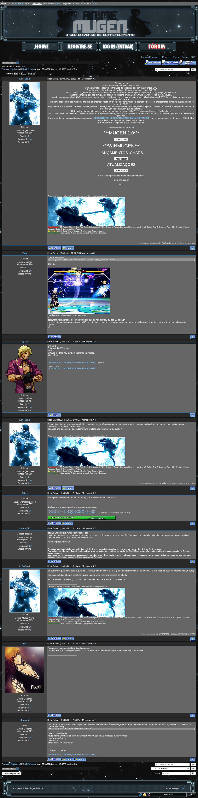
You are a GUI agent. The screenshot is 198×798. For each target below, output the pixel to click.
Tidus (24, 493)
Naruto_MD (24, 528)
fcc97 (24, 643)
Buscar (185, 57)
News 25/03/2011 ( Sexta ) (47, 69)
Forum (58, 3)
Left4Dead (24, 79)
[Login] (118, 51)
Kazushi (24, 720)
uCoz (182, 788)
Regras (176, 57)
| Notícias (14, 69)
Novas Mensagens (151, 57)
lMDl (24, 67)
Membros (166, 57)
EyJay (25, 341)
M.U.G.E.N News (27, 69)
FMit (24, 253)
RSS (95, 3)
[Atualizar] (140, 795)
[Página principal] (67, 523)
